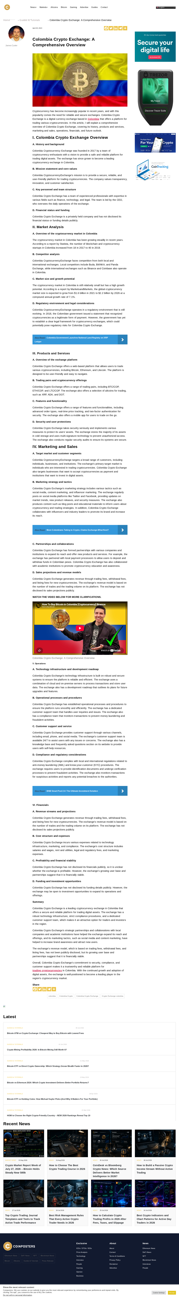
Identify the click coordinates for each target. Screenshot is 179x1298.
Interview (80, 1260)
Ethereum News (11, 1256)
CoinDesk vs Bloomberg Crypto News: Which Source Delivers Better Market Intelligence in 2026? (109, 1171)
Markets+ (44, 7)
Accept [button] (171, 1293)
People (79, 1264)
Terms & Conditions (117, 1256)
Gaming (73, 7)
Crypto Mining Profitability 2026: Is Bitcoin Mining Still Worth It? (37, 1050)
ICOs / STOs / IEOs (84, 1248)
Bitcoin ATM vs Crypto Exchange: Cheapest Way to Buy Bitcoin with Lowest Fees (45, 1033)
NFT (35, 1256)
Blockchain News (47, 1256)
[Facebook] (106, 28)
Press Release (48, 1261)
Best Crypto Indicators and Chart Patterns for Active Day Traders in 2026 (154, 1219)
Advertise (84, 7)
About (111, 1248)
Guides (94, 7)
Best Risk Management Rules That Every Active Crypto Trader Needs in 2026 (66, 1219)
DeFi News (25, 1256)
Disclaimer (113, 1264)
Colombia (93, 119)
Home (6, 20)
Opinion (79, 1272)
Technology (80, 1256)
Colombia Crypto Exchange (87, 996)
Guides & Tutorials (29, 20)
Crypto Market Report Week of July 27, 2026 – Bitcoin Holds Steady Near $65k (23, 1169)
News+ (33, 7)
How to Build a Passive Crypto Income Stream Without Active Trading (155, 1169)
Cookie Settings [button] (159, 1293)
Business (80, 1276)
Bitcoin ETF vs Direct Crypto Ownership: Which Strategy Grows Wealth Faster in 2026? (48, 1066)
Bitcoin (64, 7)
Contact (104, 7)
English (162, 7)
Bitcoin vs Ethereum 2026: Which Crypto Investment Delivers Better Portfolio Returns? (48, 1083)
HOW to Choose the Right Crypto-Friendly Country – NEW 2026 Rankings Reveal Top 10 (48, 1115)
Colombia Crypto (66, 996)
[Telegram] (120, 28)
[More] (125, 28)
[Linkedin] (115, 28)
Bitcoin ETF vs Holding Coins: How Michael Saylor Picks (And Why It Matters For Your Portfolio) (52, 1099)
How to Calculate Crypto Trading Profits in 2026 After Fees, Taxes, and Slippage (109, 1219)
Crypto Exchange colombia (112, 996)
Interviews (147, 1264)
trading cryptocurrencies (47, 970)
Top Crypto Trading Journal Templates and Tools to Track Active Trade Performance (22, 1219)
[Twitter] (111, 28)
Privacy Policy (114, 1260)
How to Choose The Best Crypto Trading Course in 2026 (67, 1167)
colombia (52, 996)
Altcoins (54, 7)
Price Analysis (81, 1252)
